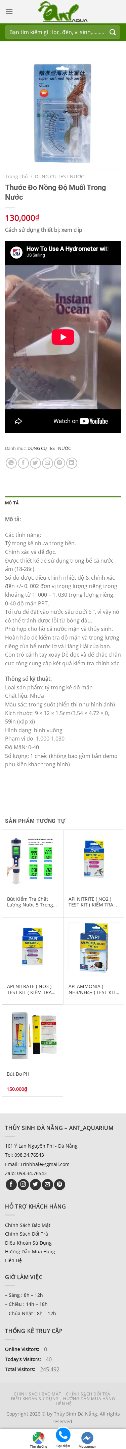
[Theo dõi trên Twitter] (35, 1184)
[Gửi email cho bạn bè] (47, 463)
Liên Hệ (13, 1260)
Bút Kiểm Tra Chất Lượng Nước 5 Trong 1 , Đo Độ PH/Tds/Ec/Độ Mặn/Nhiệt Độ (32, 902)
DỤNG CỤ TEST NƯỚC (59, 176)
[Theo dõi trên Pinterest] (59, 1184)
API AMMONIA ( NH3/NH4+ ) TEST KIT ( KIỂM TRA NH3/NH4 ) (93, 989)
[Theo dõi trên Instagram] (23, 1184)
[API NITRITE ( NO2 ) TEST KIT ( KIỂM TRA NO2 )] (94, 860)
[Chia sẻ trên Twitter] (35, 463)
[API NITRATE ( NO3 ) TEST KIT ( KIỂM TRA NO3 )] (32, 947)
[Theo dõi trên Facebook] (11, 1184)
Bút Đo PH (18, 1074)
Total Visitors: (21, 1369)
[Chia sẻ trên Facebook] (23, 463)
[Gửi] (113, 31)
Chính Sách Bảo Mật (27, 1225)
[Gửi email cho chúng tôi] (47, 1184)
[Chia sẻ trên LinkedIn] (71, 463)
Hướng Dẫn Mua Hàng (30, 1251)
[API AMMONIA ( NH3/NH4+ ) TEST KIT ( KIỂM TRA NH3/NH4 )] (94, 947)
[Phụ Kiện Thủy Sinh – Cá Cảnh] (63, 11)
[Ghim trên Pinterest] (59, 463)
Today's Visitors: (23, 1359)
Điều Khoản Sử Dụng (28, 1243)
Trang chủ (16, 176)
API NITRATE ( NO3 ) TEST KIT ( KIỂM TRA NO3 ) (29, 989)
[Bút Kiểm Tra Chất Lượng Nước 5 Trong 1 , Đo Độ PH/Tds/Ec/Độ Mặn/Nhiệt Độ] (32, 860)
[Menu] (9, 11)
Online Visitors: (23, 1349)
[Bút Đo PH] (32, 1035)
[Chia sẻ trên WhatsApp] (11, 463)
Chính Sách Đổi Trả (26, 1234)
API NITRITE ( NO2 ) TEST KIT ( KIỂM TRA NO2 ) (91, 902)
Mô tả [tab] (12, 502)
